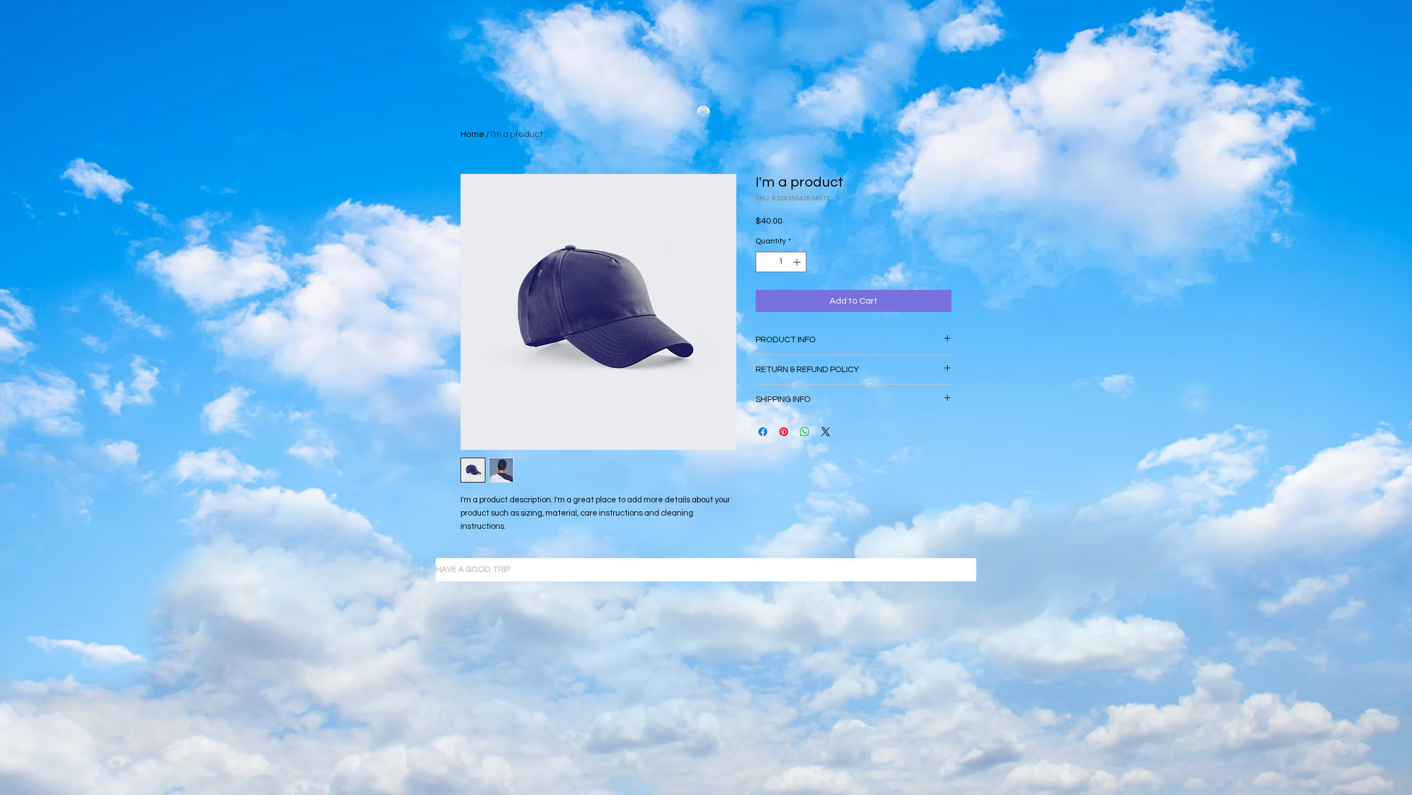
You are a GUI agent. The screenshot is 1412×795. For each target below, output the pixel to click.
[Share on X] (825, 431)
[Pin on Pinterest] (783, 431)
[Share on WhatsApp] (804, 431)
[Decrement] (764, 262)
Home (472, 134)
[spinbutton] (781, 262)
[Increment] (798, 262)
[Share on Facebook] (762, 431)
